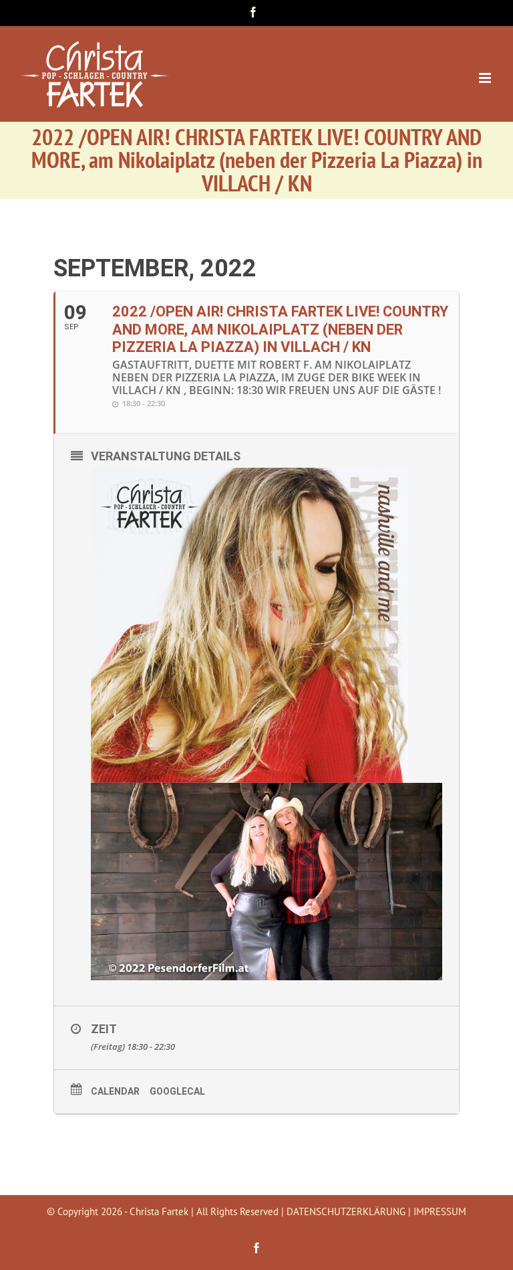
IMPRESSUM (439, 1211)
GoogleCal (177, 1091)
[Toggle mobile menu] (486, 78)
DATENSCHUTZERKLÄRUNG (346, 1211)
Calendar (115, 1091)
